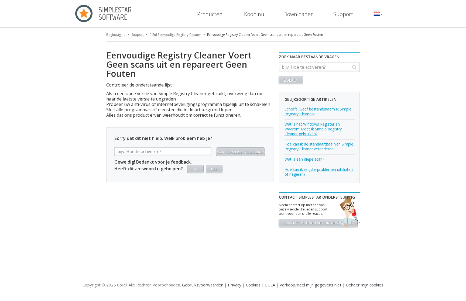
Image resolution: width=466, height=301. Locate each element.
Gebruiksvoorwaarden (202, 285)
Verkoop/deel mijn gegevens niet (310, 285)
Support (343, 14)
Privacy (234, 285)
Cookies (253, 285)
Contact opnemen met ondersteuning (318, 223)
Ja (195, 169)
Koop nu (254, 14)
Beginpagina (115, 34)
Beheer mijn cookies (364, 285)
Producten (209, 14)
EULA (270, 285)
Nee (214, 169)
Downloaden (298, 14)
